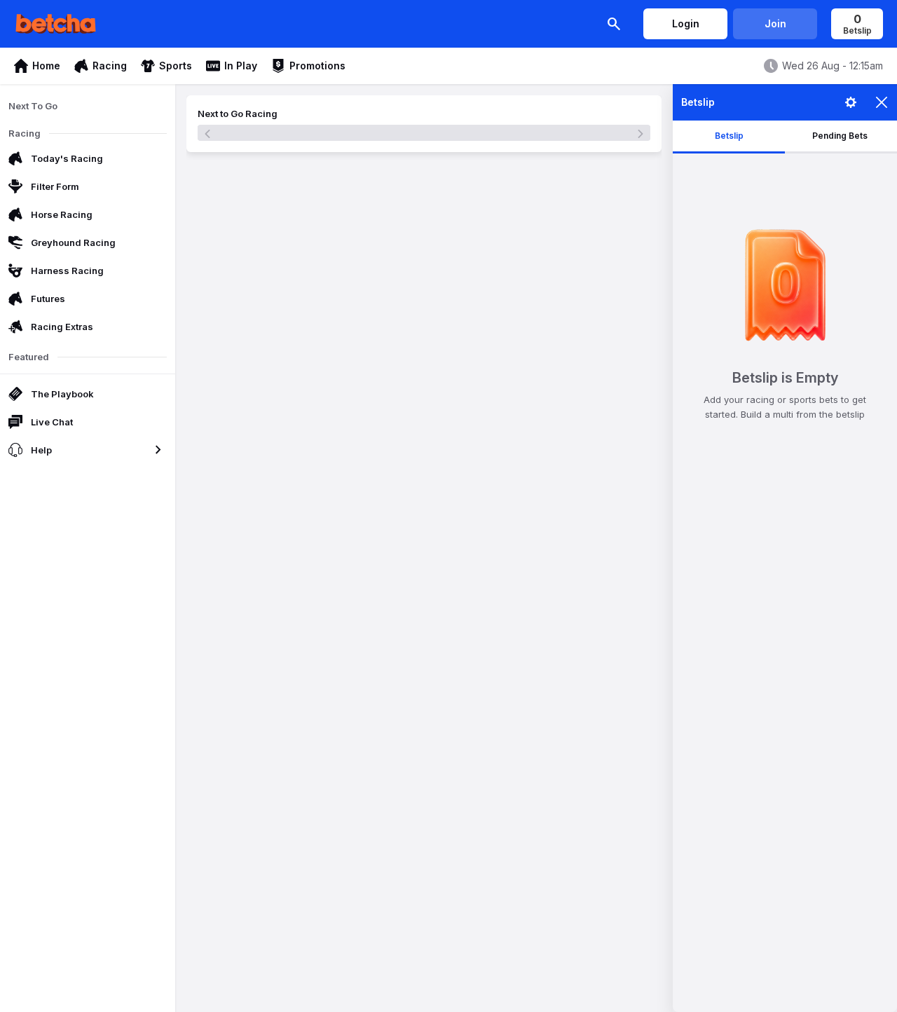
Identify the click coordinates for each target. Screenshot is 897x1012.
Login (685, 23)
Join (775, 23)
